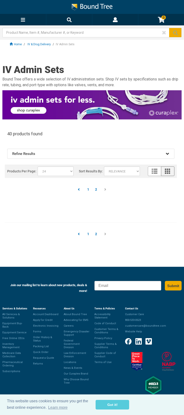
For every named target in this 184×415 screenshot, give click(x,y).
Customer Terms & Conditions (106, 331)
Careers (69, 325)
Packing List (41, 346)
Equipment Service (14, 332)
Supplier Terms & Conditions (105, 345)
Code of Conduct (105, 323)
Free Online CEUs (13, 338)
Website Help (133, 331)
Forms (37, 331)
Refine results (23, 154)
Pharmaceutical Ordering (12, 364)
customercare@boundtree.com (145, 325)
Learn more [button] (58, 407)
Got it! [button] (112, 405)
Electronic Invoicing (45, 325)
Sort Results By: (91, 171)
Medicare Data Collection (11, 355)
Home (18, 44)
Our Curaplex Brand (76, 373)
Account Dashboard (45, 314)
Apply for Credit (42, 320)
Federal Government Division (72, 344)
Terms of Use (103, 362)
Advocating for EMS (76, 320)
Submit (173, 286)
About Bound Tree (75, 314)
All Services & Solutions (11, 316)
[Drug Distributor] (169, 361)
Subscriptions (11, 371)
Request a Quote (43, 357)
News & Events (73, 368)
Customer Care (134, 314)
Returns (38, 363)
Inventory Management (10, 345)
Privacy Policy (103, 338)
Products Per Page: (21, 171)
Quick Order (40, 352)
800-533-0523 (133, 320)
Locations (70, 362)
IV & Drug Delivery (39, 44)
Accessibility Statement (102, 316)
